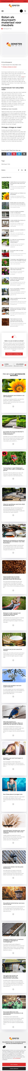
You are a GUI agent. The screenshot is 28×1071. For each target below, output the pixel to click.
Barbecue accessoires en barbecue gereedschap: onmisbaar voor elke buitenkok (18, 309)
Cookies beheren (14, 1068)
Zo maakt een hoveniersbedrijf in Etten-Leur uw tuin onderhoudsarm (17, 241)
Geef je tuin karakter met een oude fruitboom (12, 686)
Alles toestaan (14, 1064)
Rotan (22, 76)
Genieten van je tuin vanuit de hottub (12, 650)
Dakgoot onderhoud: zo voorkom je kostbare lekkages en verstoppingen (13, 941)
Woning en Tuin (7, 28)
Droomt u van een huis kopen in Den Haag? (13, 758)
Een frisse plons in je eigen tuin (12, 794)
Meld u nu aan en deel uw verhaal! (14, 341)
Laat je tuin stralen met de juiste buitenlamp (13, 867)
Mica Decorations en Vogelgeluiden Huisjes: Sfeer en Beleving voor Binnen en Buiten (13, 723)
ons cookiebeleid (17, 1058)
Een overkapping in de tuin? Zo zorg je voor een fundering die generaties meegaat (17, 279)
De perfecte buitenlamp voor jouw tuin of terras (13, 903)
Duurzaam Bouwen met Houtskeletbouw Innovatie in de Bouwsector (13, 1013)
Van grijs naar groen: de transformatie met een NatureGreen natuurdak (10, 977)
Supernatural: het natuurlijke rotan (11, 64)
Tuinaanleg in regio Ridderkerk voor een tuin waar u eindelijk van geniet (13, 469)
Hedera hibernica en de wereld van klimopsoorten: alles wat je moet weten (18, 183)
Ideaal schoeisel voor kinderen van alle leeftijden (13, 396)
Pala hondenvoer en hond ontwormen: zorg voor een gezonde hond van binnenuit (16, 320)
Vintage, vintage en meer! (9, 66)
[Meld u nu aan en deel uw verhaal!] (14, 336)
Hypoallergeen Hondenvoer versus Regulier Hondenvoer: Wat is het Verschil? (14, 832)
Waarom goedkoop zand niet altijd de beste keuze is (14, 505)
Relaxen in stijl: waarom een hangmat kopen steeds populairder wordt (12, 614)
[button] (25, 1047)
